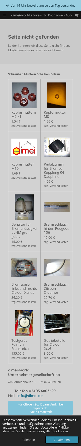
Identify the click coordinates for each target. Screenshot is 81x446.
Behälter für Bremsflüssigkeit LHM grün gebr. (24, 230)
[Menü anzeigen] (4, 15)
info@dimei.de (30, 395)
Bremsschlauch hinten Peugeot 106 (56, 228)
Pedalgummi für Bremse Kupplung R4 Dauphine (54, 170)
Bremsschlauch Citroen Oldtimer (56, 288)
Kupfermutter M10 (22, 166)
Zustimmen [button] (62, 440)
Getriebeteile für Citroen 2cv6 (54, 344)
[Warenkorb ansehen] (76, 15)
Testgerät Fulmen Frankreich (20, 344)
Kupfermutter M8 (55, 114)
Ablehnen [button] (28, 440)
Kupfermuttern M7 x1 (23, 114)
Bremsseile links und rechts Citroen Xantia (24, 288)
